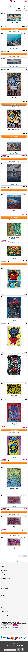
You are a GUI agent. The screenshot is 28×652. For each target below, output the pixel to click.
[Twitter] (18, 649)
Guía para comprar (4, 584)
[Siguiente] (26, 10)
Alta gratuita (3, 595)
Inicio (1, 3)
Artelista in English (4, 574)
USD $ (14, 643)
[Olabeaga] (14, 146)
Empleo (2, 572)
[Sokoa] (14, 202)
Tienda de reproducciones (6, 613)
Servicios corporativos (5, 588)
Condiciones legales (5, 615)
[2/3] (14, 521)
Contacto (2, 609)
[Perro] (14, 278)
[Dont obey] (14, 445)
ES (10, 643)
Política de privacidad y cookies (7, 617)
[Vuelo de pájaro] (14, 17)
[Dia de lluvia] (14, 173)
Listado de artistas (4, 611)
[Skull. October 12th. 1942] (14, 119)
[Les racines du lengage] (14, 229)
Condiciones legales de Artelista (12, 627)
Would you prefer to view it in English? (20, 561)
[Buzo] (14, 307)
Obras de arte (5, 3)
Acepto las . (10, 627)
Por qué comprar (4, 581)
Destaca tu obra (4, 599)
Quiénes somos (4, 570)
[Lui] (14, 365)
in (17, 643)
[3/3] (14, 500)
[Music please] (14, 251)
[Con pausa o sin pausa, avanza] (14, 40)
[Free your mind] (14, 477)
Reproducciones (11, 3)
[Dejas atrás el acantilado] (14, 61)
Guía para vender (4, 597)
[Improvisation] (14, 389)
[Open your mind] (14, 336)
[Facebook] (22, 649)
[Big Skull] (14, 84)
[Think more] (14, 412)
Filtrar (2, 12)
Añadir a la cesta (14, 29)
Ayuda (2, 607)
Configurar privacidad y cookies (7, 620)
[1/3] (14, 542)
